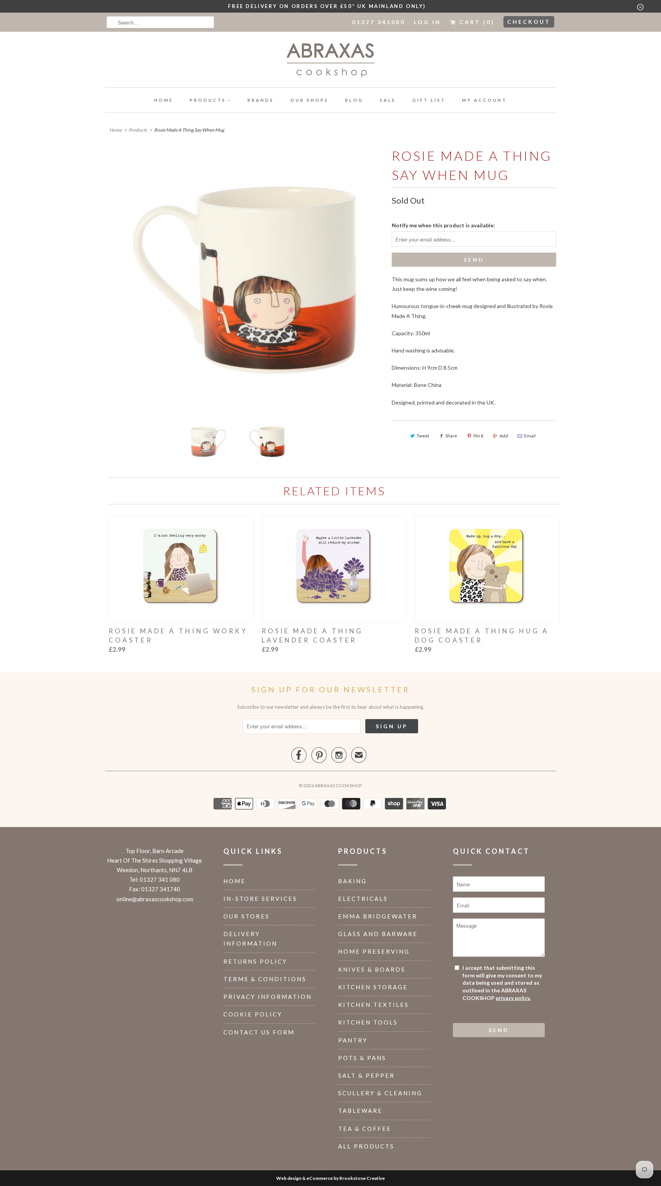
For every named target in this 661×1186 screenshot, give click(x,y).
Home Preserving (374, 951)
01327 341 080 (160, 879)
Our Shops (309, 100)
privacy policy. (513, 998)
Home (163, 100)
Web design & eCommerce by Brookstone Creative (330, 1178)
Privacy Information (267, 996)
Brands (260, 100)
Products (208, 100)
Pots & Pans (362, 1057)
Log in (427, 22)
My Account (484, 100)
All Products (366, 1146)
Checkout (528, 21)
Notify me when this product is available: (443, 225)
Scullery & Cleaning (380, 1093)
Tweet (423, 436)
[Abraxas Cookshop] (330, 61)
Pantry (353, 1040)
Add (504, 436)
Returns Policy (255, 961)
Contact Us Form (259, 1032)
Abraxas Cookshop (338, 785)
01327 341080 (378, 22)
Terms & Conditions (264, 979)
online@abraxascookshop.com (154, 899)
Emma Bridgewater (377, 916)
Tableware (360, 1110)
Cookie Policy (252, 1014)
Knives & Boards (371, 969)
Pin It (479, 436)
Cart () (476, 22)
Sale (388, 100)
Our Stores (246, 916)
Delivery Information (250, 938)
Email (530, 436)
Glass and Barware (378, 933)
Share (451, 436)
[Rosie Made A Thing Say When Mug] (244, 280)
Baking (352, 881)
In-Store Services (260, 898)
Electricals (363, 898)
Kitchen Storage (373, 987)
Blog (354, 100)
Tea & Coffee (364, 1128)
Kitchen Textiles (373, 1004)
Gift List (429, 100)
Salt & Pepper (366, 1075)
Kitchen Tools (368, 1022)
